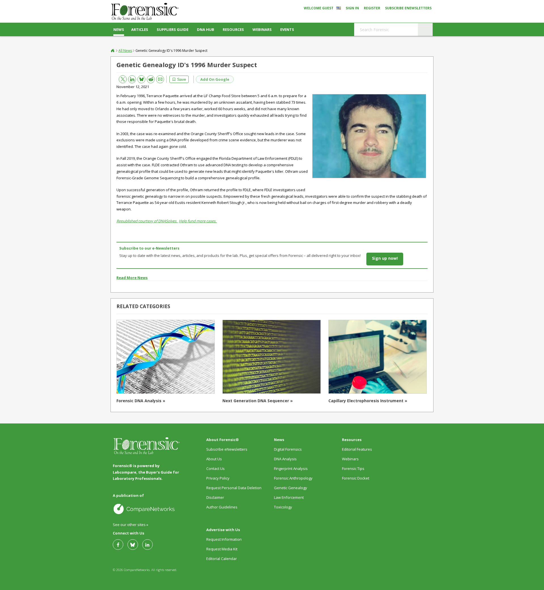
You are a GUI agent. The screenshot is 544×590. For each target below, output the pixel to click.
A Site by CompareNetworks (146, 509)
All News (125, 50)
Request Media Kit (221, 548)
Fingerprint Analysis (291, 468)
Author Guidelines (221, 507)
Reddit (148, 78)
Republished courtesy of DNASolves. (147, 220)
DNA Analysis (285, 458)
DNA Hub (205, 29)
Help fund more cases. (198, 220)
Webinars (262, 29)
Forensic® (112, 50)
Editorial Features (357, 449)
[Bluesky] (135, 544)
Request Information (224, 539)
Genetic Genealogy (290, 487)
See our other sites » (130, 524)
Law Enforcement (289, 497)
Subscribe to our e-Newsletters (149, 248)
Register (372, 8)
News (118, 29)
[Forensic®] (144, 11)
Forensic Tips (353, 468)
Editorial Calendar (221, 558)
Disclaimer (215, 497)
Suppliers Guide (172, 29)
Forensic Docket (355, 478)
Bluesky (139, 78)
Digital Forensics (288, 449)
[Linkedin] (149, 544)
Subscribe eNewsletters (408, 8)
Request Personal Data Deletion (234, 487)
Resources (233, 29)
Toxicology (283, 507)
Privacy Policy (218, 478)
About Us (214, 458)
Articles (139, 29)
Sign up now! (385, 258)
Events (287, 29)
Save (181, 79)
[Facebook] (120, 544)
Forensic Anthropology (293, 478)
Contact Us (215, 468)
